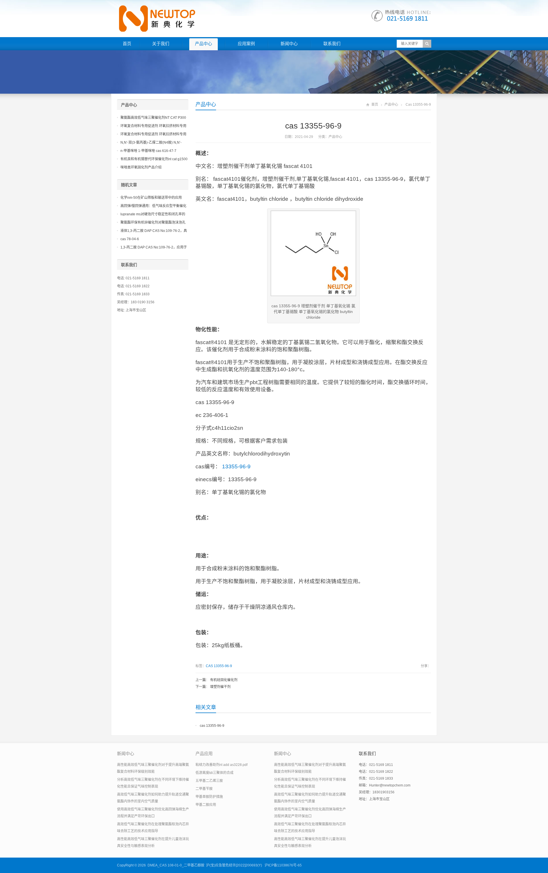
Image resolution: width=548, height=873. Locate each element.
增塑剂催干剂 (220, 687)
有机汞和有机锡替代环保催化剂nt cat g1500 (154, 159)
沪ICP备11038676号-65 (283, 865)
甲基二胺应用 (206, 805)
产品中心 (203, 43)
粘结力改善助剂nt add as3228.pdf (221, 765)
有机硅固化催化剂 (223, 680)
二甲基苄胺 (204, 789)
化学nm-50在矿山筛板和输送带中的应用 (151, 198)
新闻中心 (289, 43)
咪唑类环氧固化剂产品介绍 (141, 167)
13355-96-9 (236, 466)
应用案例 (246, 43)
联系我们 (332, 43)
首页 (127, 43)
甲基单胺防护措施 (209, 797)
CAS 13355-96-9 (219, 666)
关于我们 (160, 43)
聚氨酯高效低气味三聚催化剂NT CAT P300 (153, 118)
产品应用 (204, 753)
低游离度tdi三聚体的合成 (214, 773)
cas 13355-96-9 (212, 726)
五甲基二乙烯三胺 (209, 781)
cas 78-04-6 (129, 239)
